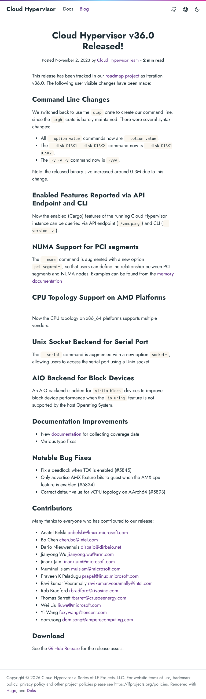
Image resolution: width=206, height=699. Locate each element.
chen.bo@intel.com (78, 539)
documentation (66, 434)
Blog (84, 8)
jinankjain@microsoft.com (88, 561)
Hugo (11, 690)
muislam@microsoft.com (95, 568)
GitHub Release (64, 648)
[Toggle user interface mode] (197, 9)
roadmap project (122, 75)
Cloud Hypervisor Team (118, 60)
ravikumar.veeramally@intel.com (120, 583)
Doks (31, 690)
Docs (68, 8)
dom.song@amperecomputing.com (97, 619)
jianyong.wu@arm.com (91, 554)
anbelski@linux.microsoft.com (98, 532)
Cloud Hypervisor (31, 9)
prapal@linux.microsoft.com (110, 576)
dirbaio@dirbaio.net (101, 547)
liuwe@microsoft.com (79, 605)
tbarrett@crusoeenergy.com (99, 597)
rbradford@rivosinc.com (93, 590)
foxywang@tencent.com (83, 612)
